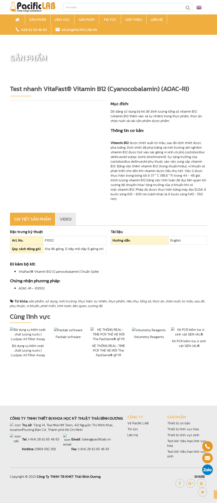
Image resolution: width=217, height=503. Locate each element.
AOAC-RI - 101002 (31, 288)
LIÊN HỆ (157, 19)
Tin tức (132, 429)
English (175, 240)
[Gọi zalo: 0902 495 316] (207, 469)
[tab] (33, 219)
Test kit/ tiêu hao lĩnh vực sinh (186, 454)
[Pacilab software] (68, 329)
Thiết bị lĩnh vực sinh (183, 434)
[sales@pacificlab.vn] (207, 458)
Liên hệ (132, 434)
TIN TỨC (110, 19)
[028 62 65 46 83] (207, 446)
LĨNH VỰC (62, 19)
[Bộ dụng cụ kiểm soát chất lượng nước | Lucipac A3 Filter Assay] (28, 333)
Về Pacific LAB (138, 423)
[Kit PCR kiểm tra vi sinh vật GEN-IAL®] (189, 331)
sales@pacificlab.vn (78, 29)
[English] (199, 7)
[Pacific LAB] (32, 6)
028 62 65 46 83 (33, 29)
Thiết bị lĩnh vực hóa (183, 429)
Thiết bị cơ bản (178, 423)
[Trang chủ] (18, 19)
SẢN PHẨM (37, 19)
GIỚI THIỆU (133, 19)
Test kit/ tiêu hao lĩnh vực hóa (186, 443)
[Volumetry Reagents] (149, 329)
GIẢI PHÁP (87, 19)
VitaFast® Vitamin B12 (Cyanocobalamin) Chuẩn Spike (58, 271)
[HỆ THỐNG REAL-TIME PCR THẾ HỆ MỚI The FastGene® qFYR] (108, 333)
